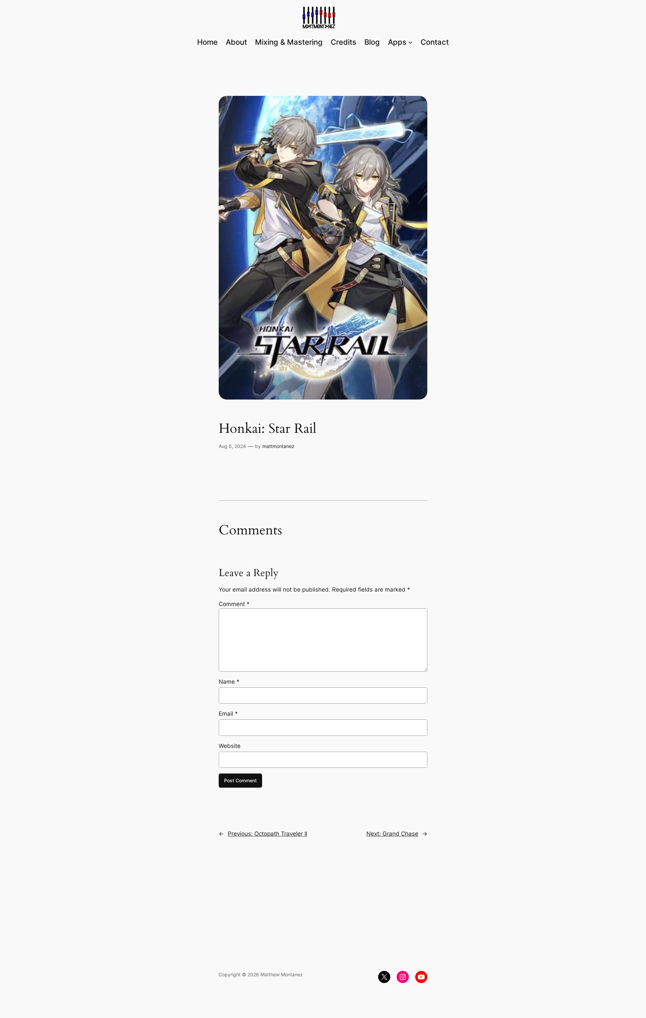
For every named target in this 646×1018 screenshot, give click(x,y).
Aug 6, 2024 (232, 446)
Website (230, 746)
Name (229, 681)
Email (228, 713)
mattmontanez (278, 446)
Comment (234, 604)
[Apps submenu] (410, 42)
